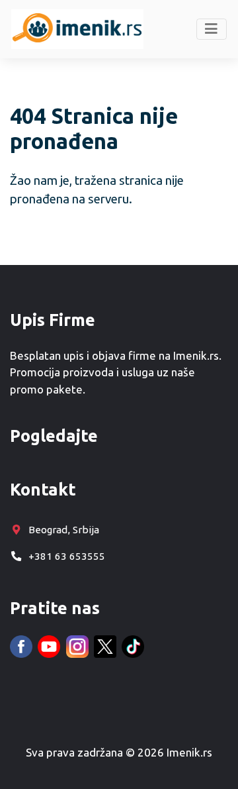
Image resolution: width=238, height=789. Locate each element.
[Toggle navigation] (211, 29)
